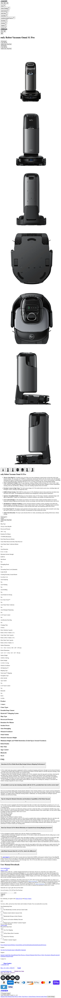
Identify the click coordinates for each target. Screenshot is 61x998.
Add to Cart (3, 44)
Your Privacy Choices (27, 996)
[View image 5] (22, 470)
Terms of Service (36, 996)
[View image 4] (17, 470)
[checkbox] (2, 896)
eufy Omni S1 (6, 857)
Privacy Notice (27, 898)
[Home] (15, 1)
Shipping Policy (4, 996)
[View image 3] (12, 470)
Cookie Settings (51, 996)
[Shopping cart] (4, 3)
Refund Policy (11, 996)
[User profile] (7, 3)
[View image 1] (3, 470)
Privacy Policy (18, 996)
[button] (3, 41)
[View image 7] (32, 470)
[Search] (2, 3)
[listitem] (3, 979)
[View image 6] (27, 470)
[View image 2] (7, 470)
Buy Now (9, 44)
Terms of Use (19, 898)
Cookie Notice (43, 996)
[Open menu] (2, 33)
